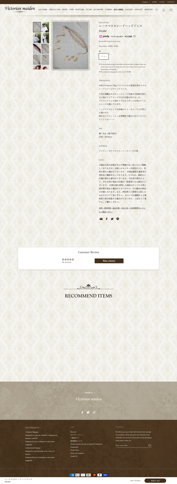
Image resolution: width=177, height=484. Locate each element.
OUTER (89, 10)
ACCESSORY (98, 10)
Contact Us (73, 456)
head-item (103, 23)
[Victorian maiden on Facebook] (82, 412)
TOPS (71, 10)
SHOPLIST (149, 10)
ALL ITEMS (42, 10)
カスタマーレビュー (77, 435)
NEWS (154, 2)
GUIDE (162, 2)
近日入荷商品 (118, 9)
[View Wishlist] (156, 9)
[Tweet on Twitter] (112, 219)
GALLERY (129, 10)
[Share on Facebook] (107, 219)
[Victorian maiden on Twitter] (88, 412)
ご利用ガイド (74, 438)
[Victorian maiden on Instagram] (94, 412)
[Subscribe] (150, 445)
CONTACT (171, 2)
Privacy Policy (74, 450)
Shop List (73, 432)
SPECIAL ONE (54, 10)
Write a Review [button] (109, 261)
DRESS (64, 10)
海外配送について (76, 441)
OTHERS (108, 10)
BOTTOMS (79, 10)
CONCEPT (139, 10)
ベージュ (104, 56)
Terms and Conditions (77, 453)
